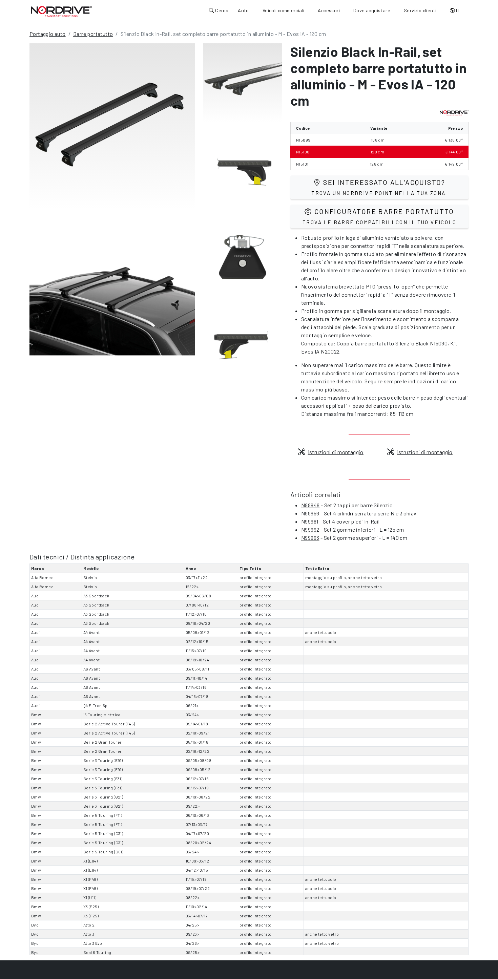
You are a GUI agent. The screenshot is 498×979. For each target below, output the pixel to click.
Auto (243, 10)
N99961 (309, 521)
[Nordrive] (61, 11)
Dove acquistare (371, 10)
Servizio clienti (420, 10)
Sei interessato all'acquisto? (379, 187)
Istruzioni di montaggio (336, 452)
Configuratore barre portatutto (379, 216)
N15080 (439, 343)
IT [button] (457, 10)
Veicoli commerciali (284, 10)
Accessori (329, 10)
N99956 (310, 513)
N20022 (330, 351)
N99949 (310, 505)
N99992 (310, 529)
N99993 (310, 537)
